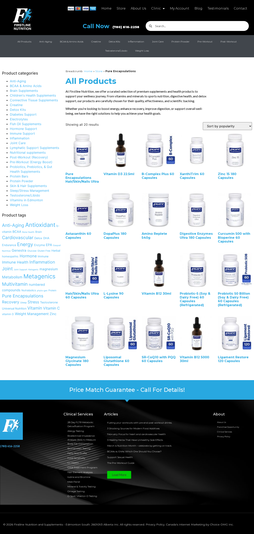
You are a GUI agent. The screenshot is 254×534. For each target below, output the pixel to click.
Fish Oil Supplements (25, 124)
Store (121, 8)
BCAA (17, 232)
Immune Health (15, 262)
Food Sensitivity (76, 457)
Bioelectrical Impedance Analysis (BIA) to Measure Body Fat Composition (81, 439)
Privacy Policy (223, 436)
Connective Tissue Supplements (34, 100)
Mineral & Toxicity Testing (81, 486)
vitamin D (8, 314)
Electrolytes (19, 119)
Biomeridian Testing (78, 448)
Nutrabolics (28, 290)
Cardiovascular (17, 237)
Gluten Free (44, 250)
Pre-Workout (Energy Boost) (31, 162)
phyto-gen (42, 290)
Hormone (28, 256)
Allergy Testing (75, 431)
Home (106, 8)
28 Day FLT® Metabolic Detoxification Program (80, 424)
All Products (24, 41)
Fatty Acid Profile (77, 453)
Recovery (10, 302)
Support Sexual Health (120, 457)
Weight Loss (142, 50)
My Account (179, 8)
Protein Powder (180, 41)
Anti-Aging (45, 41)
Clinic (156, 8)
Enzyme (39, 245)
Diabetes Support (23, 114)
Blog (198, 8)
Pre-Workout (205, 41)
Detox (38, 238)
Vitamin (34, 308)
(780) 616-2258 (10, 446)
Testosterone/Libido (116, 50)
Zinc (53, 314)
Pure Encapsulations (22, 295)
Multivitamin (15, 284)
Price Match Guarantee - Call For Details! (127, 389)
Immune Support (22, 133)
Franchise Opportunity (228, 427)
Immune (43, 256)
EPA (49, 245)
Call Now (111, 26)
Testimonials (218, 8)
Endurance (9, 245)
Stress (33, 302)
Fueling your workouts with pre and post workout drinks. (139, 422)
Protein (52, 290)
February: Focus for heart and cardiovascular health (136, 434)
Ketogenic (33, 269)
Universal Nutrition (14, 308)
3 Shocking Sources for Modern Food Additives (133, 428)
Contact (240, 8)
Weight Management (32, 314)
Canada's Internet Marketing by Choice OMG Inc (199, 524)
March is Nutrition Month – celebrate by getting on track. (139, 445)
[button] (119, 475)
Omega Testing (76, 491)
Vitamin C (51, 308)
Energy (25, 244)
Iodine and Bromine (78, 477)
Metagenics (39, 276)
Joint (7, 268)
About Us (138, 8)
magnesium (48, 269)
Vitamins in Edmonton (26, 200)
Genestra (19, 250)
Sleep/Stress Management (29, 191)
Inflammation (136, 41)
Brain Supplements (24, 91)
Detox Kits (114, 41)
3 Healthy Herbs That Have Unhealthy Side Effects (135, 439)
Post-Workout (228, 41)
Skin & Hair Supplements (28, 186)
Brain (38, 231)
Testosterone (49, 302)
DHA (46, 238)
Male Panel (73, 481)
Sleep (23, 302)
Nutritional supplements (28, 152)
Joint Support (20, 269)
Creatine (96, 41)
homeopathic (10, 256)
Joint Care (158, 41)
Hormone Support (23, 129)
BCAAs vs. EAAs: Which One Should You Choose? (134, 451)
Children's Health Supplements (33, 95)
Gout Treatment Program (82, 467)
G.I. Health (73, 462)
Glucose (32, 250)
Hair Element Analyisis (80, 472)
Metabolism (12, 277)
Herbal (55, 250)
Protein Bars (19, 176)
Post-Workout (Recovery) (29, 157)
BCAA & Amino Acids (71, 41)
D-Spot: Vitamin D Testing (82, 496)
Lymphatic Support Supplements (34, 148)
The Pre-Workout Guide (120, 462)
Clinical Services (224, 432)
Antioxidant (40, 224)
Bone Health (28, 232)
